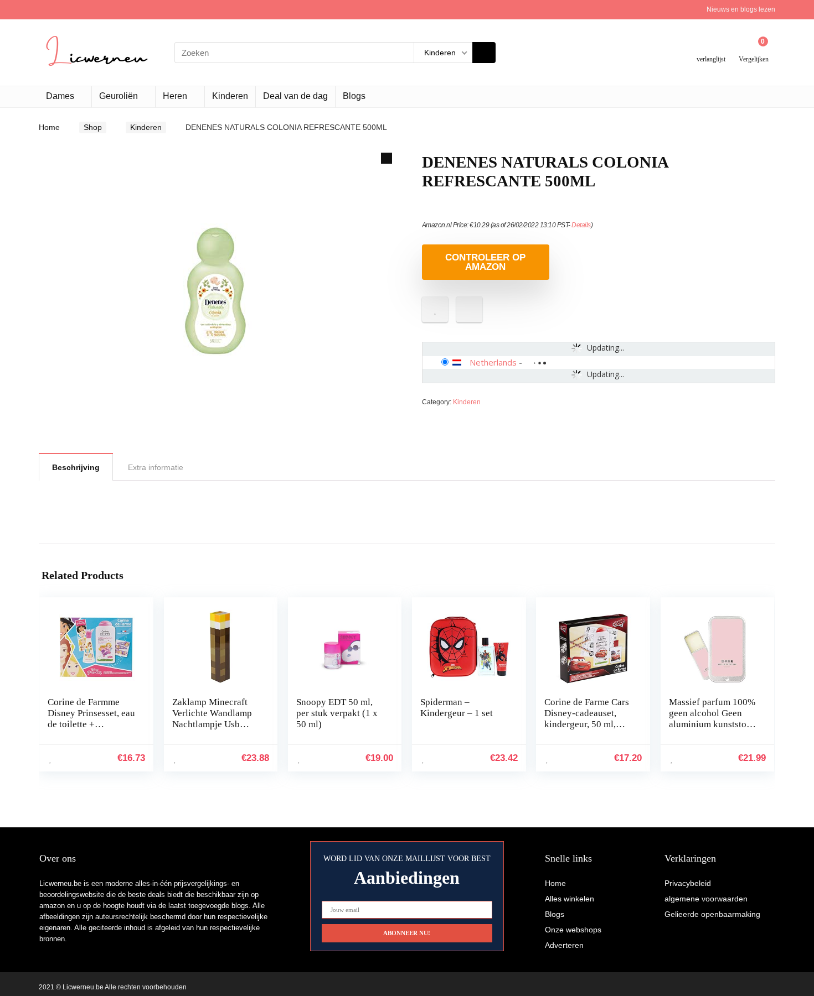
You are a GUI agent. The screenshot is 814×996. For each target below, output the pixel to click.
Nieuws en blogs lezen (741, 9)
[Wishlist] (711, 48)
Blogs (354, 96)
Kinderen (230, 96)
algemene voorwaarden (706, 898)
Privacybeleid (687, 883)
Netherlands (493, 362)
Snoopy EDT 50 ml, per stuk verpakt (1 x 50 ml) (337, 713)
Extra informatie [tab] (155, 467)
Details (581, 225)
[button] (386, 158)
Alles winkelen (569, 898)
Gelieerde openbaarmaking (712, 914)
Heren (175, 96)
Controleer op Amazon (485, 262)
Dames (60, 96)
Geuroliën (118, 96)
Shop (93, 127)
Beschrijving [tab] (76, 467)
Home (49, 127)
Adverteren (564, 945)
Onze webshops (573, 929)
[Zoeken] (484, 52)
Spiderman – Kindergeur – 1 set (456, 707)
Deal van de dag (295, 96)
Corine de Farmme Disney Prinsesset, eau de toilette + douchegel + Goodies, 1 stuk (91, 724)
